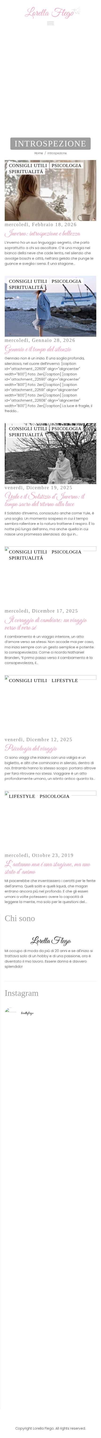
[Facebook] (44, 1418)
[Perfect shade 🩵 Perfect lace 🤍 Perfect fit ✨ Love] (50, 1167)
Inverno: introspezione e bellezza (42, 234)
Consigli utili (28, 165)
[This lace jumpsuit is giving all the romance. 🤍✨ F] (50, 1068)
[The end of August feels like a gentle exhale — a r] (50, 1043)
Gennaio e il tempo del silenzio (38, 349)
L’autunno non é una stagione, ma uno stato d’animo (47, 868)
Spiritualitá (26, 171)
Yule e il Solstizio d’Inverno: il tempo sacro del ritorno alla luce (44, 500)
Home (39, 153)
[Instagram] (57, 1418)
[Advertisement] (50, 80)
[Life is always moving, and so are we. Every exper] (50, 1192)
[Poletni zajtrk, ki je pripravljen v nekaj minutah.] (50, 1093)
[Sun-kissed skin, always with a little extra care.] (50, 1226)
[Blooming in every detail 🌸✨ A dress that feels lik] (50, 1363)
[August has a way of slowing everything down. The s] (50, 1337)
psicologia (67, 165)
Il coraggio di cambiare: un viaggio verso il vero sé (46, 624)
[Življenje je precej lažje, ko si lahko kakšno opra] (50, 1289)
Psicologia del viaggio (31, 749)
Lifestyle (65, 680)
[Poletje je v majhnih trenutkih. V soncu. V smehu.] (50, 1388)
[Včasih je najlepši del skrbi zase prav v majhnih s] (50, 1137)
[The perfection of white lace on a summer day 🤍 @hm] (50, 1245)
